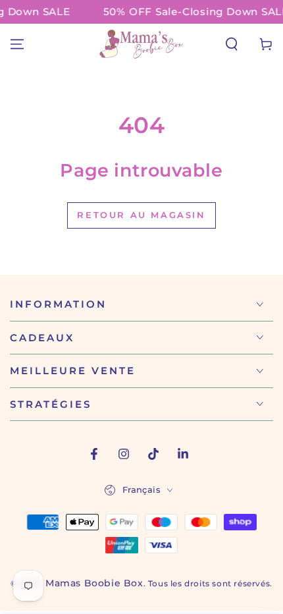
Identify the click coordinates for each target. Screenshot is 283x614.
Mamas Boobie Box (94, 583)
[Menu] (17, 44)
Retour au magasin (141, 214)
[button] (232, 44)
